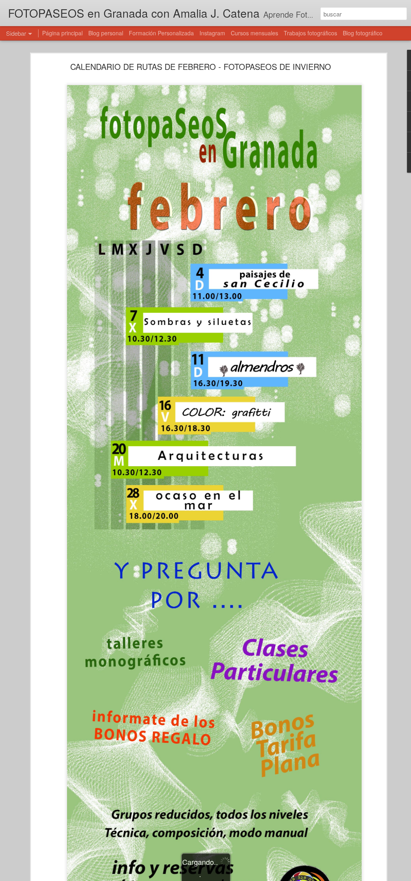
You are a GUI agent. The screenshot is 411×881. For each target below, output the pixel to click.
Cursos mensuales (254, 33)
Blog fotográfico (363, 33)
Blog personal (105, 33)
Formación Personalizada (161, 33)
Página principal (62, 33)
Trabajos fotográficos (310, 33)
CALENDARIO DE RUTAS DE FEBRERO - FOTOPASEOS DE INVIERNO (200, 66)
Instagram (212, 33)
